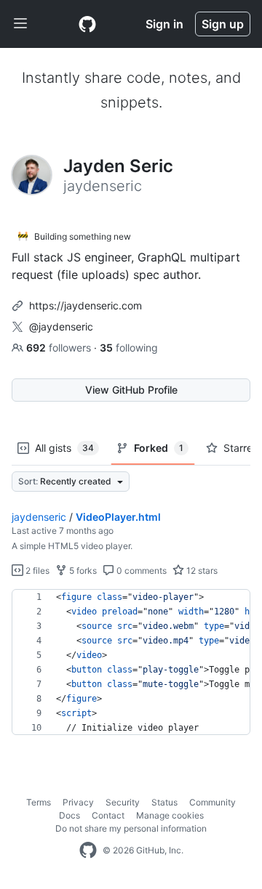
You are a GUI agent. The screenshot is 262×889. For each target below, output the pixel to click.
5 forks (82, 570)
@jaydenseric (61, 326)
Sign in (164, 24)
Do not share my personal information (131, 828)
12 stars (201, 570)
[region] (131, 662)
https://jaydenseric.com (85, 305)
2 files (36, 570)
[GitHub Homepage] (88, 850)
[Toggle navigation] (20, 24)
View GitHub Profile (131, 389)
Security (123, 802)
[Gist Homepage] (87, 24)
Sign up (223, 24)
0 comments (140, 570)
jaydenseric (39, 517)
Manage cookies (170, 815)
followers (60, 347)
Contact (108, 815)
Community (212, 802)
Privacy (78, 802)
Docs (69, 815)
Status (164, 802)
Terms (38, 802)
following (129, 347)
